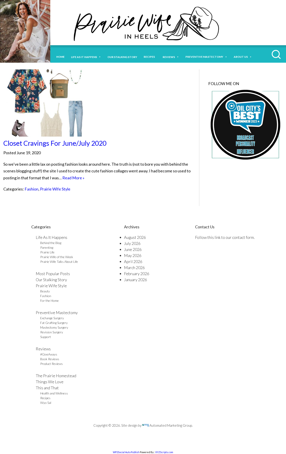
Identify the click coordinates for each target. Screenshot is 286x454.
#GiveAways (48, 354)
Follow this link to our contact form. (225, 237)
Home (60, 56)
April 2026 (133, 261)
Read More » (73, 177)
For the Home (49, 300)
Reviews (43, 348)
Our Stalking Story (51, 279)
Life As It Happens (51, 237)
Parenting (46, 247)
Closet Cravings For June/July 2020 (54, 143)
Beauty (45, 291)
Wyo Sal (45, 403)
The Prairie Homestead (56, 375)
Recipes (150, 56)
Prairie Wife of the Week (56, 257)
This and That (47, 387)
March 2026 (134, 267)
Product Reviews (51, 364)
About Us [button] (241, 56)
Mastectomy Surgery (54, 327)
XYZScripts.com (164, 452)
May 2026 (132, 255)
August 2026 (135, 237)
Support (45, 337)
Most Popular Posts (53, 273)
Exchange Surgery (52, 318)
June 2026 (133, 249)
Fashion (31, 188)
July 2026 (132, 243)
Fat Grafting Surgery (54, 323)
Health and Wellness (54, 393)
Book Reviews (49, 359)
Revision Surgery (51, 332)
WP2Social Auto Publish (126, 452)
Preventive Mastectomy (204, 56)
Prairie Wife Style (55, 188)
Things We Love (49, 381)
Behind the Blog (50, 243)
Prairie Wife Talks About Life (59, 261)
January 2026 (135, 279)
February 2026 (136, 273)
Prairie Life (47, 252)
